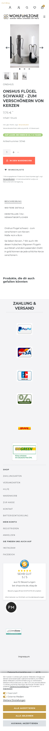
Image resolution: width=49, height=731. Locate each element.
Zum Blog (6, 3)
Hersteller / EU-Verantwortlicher (16, 215)
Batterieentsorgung (15, 515)
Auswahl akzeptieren (24, 723)
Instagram (9, 548)
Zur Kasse (9, 502)
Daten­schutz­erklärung (19, 672)
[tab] (13, 201)
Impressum (24, 656)
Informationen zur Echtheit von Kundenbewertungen (24, 597)
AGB (38, 672)
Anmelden (9, 535)
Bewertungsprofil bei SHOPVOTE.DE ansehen (24, 591)
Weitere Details (14, 208)
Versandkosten (23, 125)
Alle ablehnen (24, 716)
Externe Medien (16, 697)
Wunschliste (16, 170)
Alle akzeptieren (24, 708)
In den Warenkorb (21, 160)
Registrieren (11, 528)
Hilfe (6, 489)
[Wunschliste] (34, 7)
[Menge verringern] (18, 152)
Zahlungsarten (12, 476)
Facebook (9, 554)
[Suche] (27, 7)
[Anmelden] (10, 7)
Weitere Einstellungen (14, 700)
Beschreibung (13, 201)
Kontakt (8, 509)
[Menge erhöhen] (13, 152)
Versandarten (11, 483)
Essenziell (12, 693)
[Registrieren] (19, 7)
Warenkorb (10, 496)
